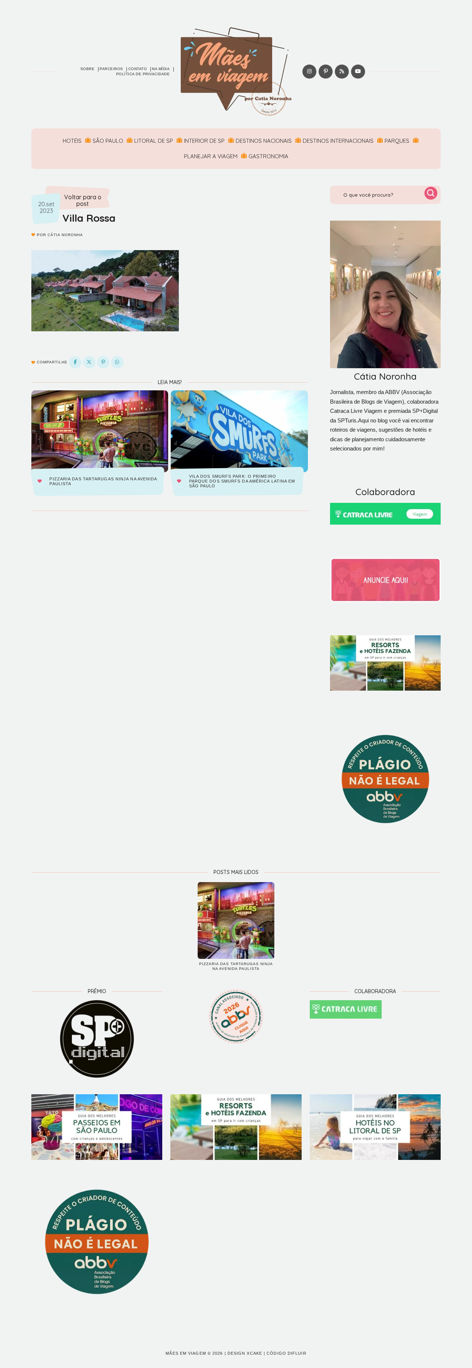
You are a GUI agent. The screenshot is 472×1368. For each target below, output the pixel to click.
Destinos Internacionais (338, 140)
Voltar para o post (82, 200)
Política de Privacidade (143, 74)
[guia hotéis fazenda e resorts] (385, 663)
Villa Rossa (88, 217)
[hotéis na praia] (375, 1127)
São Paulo (108, 140)
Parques (397, 140)
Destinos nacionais (264, 140)
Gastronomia (268, 156)
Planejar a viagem (210, 156)
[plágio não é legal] (385, 779)
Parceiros (111, 69)
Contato (137, 69)
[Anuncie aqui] (385, 580)
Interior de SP (204, 140)
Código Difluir (286, 1353)
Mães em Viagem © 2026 (194, 1353)
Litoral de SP (153, 140)
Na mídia (161, 69)
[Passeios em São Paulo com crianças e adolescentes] (96, 1127)
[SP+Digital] (96, 1039)
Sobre (87, 69)
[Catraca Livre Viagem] (385, 514)
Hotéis (72, 140)
